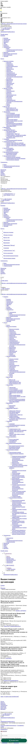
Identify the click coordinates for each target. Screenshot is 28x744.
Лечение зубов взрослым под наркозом (15, 144)
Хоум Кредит (9, 150)
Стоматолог (9, 98)
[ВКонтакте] (1, 184)
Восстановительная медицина (10, 152)
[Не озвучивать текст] (1, 21)
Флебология (9, 87)
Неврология (9, 67)
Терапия (8, 85)
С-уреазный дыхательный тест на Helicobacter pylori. (14, 137)
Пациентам (3, 169)
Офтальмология (10, 83)
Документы (6, 40)
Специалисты (6, 47)
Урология (8, 70)
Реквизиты (6, 45)
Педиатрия (9, 97)
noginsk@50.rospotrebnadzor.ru (11, 680)
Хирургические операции (12, 159)
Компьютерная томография (13, 115)
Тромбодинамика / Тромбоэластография (16, 135)
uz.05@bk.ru (8, 658)
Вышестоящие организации (10, 53)
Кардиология (9, 79)
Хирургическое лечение (9, 155)
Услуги (2, 58)
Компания (3, 704)
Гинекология (9, 63)
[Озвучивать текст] (1, 19)
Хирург (8, 105)
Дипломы (5, 56)
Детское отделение (8, 88)
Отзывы (5, 44)
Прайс (2, 172)
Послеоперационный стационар (14, 140)
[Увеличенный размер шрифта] (2, 5)
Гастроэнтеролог (10, 91)
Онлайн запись (4, 34)
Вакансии (5, 52)
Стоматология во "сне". (9, 141)
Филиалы (5, 38)
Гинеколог (8, 92)
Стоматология (9, 65)
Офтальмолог (9, 96)
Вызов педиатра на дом (12, 110)
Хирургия (8, 62)
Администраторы (10, 51)
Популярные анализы (11, 131)
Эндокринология (10, 72)
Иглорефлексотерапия (11, 153)
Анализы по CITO (10, 132)
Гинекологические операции (13, 157)
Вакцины (8, 128)
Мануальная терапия (11, 154)
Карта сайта (3, 708)
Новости (3, 171)
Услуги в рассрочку (8, 148)
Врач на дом (6, 106)
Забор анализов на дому (12, 109)
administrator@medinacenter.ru (8, 31)
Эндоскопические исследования (14, 123)
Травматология (10, 69)
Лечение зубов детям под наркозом (14, 143)
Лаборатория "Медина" (9, 130)
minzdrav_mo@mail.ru (21, 610)
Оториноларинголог (11, 95)
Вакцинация (6, 127)
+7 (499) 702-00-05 (7, 27)
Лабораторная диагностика (13, 117)
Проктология (9, 84)
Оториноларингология (12, 66)
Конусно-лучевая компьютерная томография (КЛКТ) (14, 125)
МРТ (7, 118)
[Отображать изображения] (1, 14)
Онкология (9, 82)
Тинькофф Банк (10, 149)
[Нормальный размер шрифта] (2, 4)
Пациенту (5, 42)
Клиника (3, 35)
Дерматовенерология (11, 74)
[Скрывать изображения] (1, 16)
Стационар (6, 139)
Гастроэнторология (11, 75)
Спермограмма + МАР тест (13, 133)
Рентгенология (10, 122)
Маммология (9, 80)
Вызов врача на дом (11, 107)
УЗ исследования (10, 113)
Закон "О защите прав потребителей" (10, 696)
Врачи (7, 48)
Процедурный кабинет (12, 119)
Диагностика (6, 111)
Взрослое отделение (8, 61)
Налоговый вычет (7, 55)
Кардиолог (9, 93)
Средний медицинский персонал (14, 49)
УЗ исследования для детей (13, 114)
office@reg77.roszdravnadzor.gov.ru (12, 626)
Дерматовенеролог (11, 100)
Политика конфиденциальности (8, 725)
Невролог (8, 89)
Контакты (3, 175)
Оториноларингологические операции (15, 158)
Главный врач (6, 39)
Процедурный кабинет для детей (14, 120)
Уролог (8, 104)
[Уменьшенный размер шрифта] (1, 2)
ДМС (4, 43)
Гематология (9, 71)
